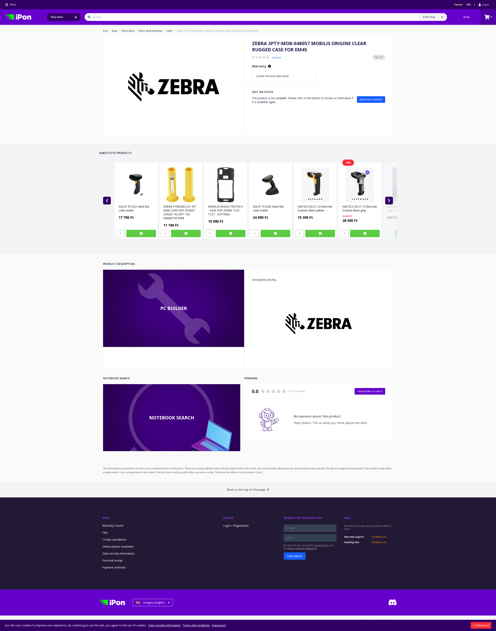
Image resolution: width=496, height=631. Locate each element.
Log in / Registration (236, 525)
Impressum (219, 625)
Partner (458, 4)
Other (169, 31)
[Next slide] (389, 200)
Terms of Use (321, 545)
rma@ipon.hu (379, 536)
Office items (127, 31)
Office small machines (150, 31)
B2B (469, 4)
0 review (276, 57)
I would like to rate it (370, 391)
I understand (481, 625)
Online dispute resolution (117, 546)
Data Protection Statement (302, 548)
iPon (105, 31)
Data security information (118, 553)
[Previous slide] (107, 200)
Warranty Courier (113, 525)
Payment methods (114, 567)
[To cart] (141, 233)
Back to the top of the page (246, 489)
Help (347, 518)
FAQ (105, 532)
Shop (466, 17)
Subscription (294, 556)
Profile (228, 518)
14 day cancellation (114, 539)
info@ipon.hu (379, 542)
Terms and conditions (196, 625)
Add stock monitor (371, 99)
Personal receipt (112, 560)
